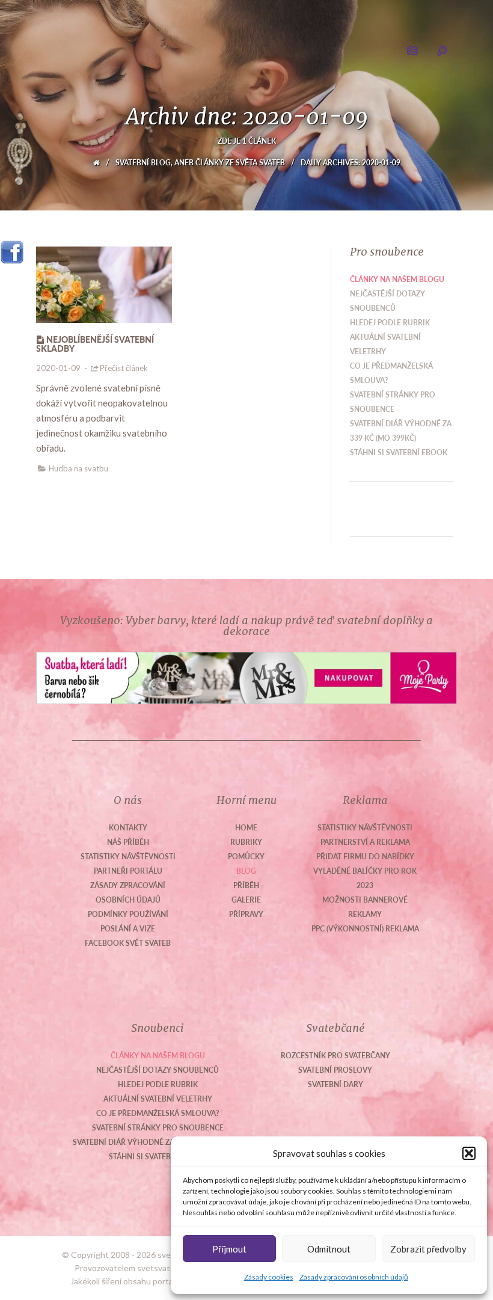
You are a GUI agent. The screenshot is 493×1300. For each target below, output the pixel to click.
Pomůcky (246, 856)
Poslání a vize (127, 929)
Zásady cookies (268, 1276)
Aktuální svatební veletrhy (157, 1099)
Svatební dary (335, 1084)
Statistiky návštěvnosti (128, 856)
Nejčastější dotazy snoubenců (157, 1070)
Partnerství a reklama (365, 842)
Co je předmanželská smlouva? (157, 1113)
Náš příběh (128, 842)
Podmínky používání (128, 914)
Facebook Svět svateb (128, 943)
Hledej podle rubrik (390, 322)
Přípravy (246, 914)
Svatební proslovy (335, 1070)
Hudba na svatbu (78, 468)
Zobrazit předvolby (428, 1248)
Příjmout (229, 1248)
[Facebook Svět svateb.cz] (12, 248)
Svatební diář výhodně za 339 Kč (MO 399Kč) (157, 1142)
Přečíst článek (124, 368)
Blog (246, 871)
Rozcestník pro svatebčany (335, 1055)
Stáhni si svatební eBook (398, 452)
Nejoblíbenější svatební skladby (95, 343)
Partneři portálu (128, 871)
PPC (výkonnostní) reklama (365, 929)
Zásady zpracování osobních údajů (353, 1276)
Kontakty (128, 828)
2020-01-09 (58, 368)
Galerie (246, 900)
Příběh (246, 885)
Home (246, 828)
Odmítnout (329, 1248)
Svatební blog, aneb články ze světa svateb (200, 163)
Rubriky (246, 842)
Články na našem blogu (397, 279)
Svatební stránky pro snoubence (158, 1128)
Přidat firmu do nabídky (365, 856)
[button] (469, 1153)
